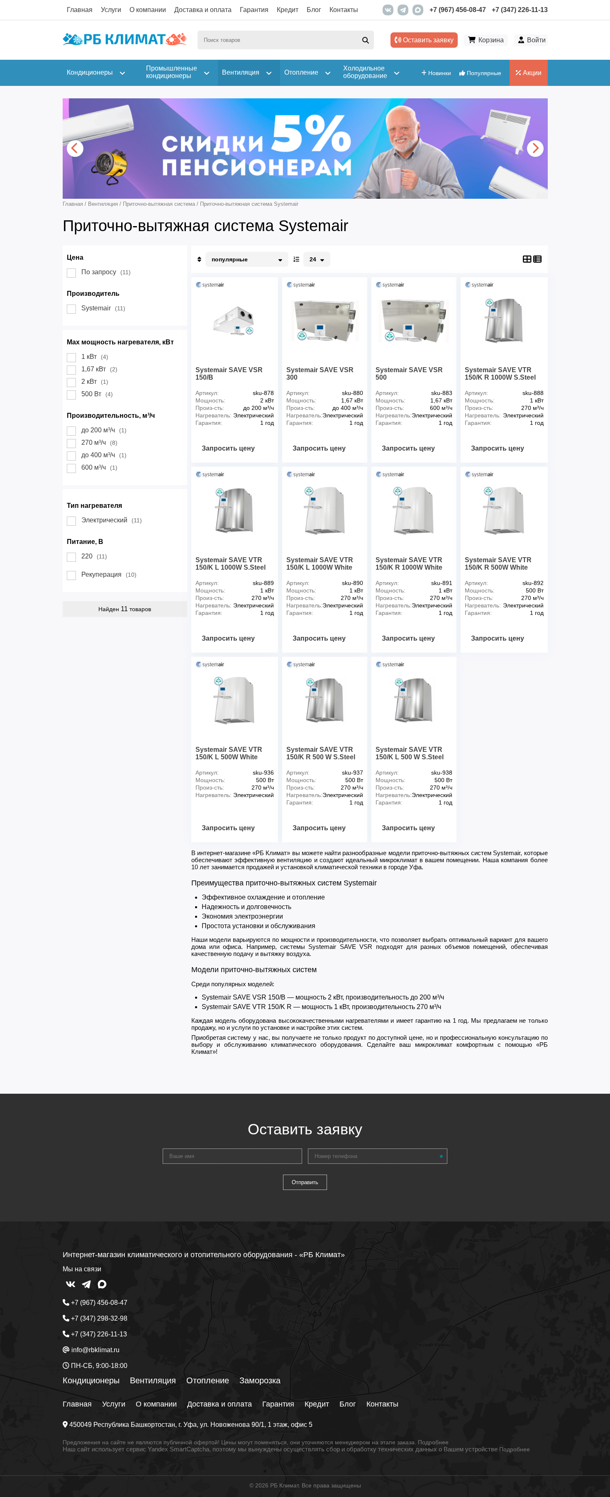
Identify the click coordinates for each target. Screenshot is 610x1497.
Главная (80, 9)
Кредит (287, 9)
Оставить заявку (427, 40)
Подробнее (433, 1442)
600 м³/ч (99, 467)
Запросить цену (228, 448)
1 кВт (94, 356)
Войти (536, 40)
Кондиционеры (91, 1380)
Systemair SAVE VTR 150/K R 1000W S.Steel (500, 373)
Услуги (111, 9)
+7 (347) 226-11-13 (520, 9)
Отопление (207, 1380)
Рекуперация (109, 574)
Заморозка (260, 1380)
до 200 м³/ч (104, 430)
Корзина (491, 40)
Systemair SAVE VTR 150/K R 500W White (498, 563)
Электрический (111, 520)
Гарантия (254, 9)
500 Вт (97, 393)
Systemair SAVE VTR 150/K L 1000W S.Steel (230, 563)
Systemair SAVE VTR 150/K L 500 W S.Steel (410, 753)
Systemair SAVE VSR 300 (320, 373)
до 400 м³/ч (104, 454)
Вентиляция (153, 1380)
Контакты (343, 9)
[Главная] (125, 43)
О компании (147, 9)
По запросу (106, 272)
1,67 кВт (99, 369)
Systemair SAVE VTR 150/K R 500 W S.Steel (320, 753)
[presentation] (75, 148)
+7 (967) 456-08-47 (457, 9)
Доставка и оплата (203, 9)
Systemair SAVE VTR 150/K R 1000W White (409, 563)
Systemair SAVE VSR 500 (409, 373)
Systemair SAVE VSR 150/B (229, 373)
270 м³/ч (99, 442)
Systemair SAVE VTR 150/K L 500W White (228, 753)
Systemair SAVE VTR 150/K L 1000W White (319, 563)
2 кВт (94, 381)
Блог (314, 9)
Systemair (103, 308)
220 (94, 556)
